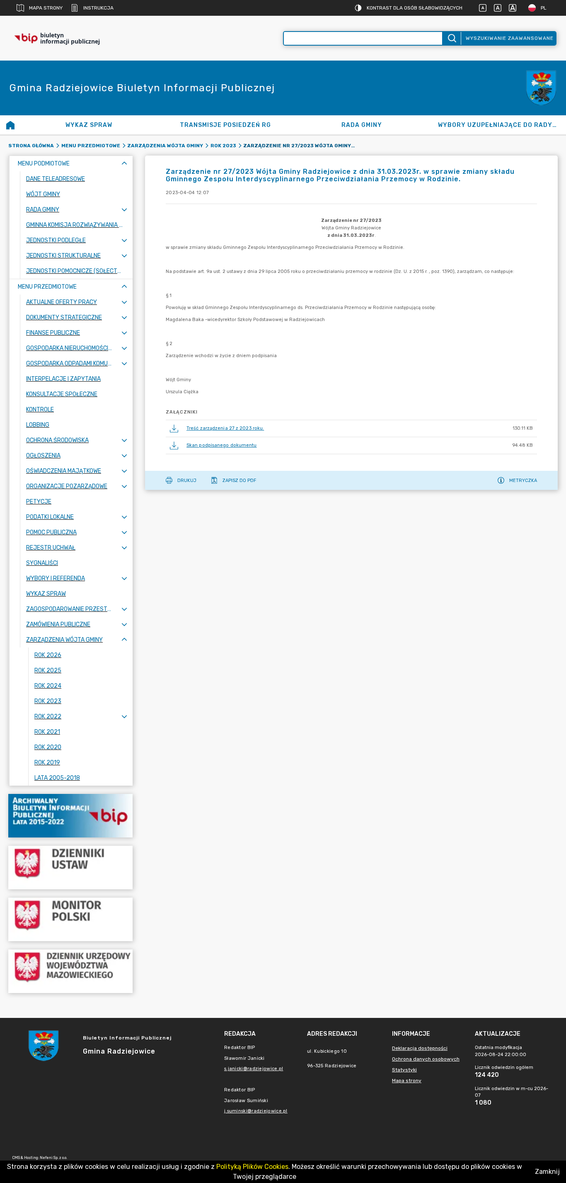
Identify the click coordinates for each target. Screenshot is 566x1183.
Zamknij (547, 1172)
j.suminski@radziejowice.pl (256, 1111)
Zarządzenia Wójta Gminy (165, 145)
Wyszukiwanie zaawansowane (510, 38)
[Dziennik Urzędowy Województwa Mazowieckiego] (70, 971)
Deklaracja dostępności (419, 1048)
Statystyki (404, 1070)
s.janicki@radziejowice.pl (253, 1068)
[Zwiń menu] (124, 163)
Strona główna (31, 145)
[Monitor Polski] (70, 919)
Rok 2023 (223, 145)
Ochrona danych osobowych (426, 1059)
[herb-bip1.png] (541, 88)
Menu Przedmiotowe (90, 145)
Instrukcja (98, 8)
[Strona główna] (10, 124)
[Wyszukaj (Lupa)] (451, 38)
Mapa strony (46, 8)
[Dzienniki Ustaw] (70, 867)
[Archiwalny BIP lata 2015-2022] (70, 815)
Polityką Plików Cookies (252, 1167)
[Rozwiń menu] (124, 209)
